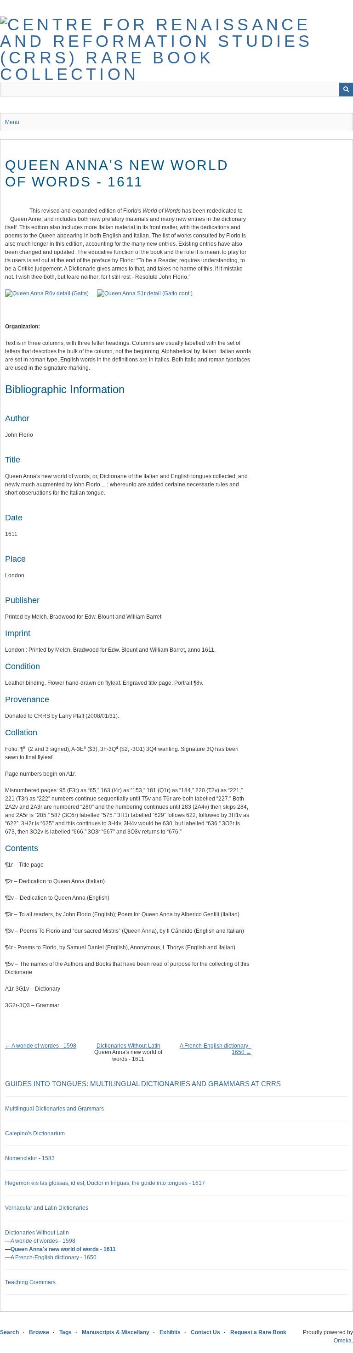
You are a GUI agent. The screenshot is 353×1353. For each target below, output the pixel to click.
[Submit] (346, 89)
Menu (12, 122)
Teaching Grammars (30, 1282)
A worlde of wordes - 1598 (43, 1241)
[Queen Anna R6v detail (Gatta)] (51, 293)
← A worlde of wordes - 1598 (40, 1046)
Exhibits (170, 1332)
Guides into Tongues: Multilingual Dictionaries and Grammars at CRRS (143, 1084)
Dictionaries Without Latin (128, 1046)
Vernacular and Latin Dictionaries (46, 1208)
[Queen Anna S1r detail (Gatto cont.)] (145, 293)
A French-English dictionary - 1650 (54, 1257)
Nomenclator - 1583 (30, 1158)
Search (9, 1332)
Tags (65, 1332)
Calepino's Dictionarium (35, 1133)
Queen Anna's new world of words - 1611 (63, 1249)
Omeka (343, 1340)
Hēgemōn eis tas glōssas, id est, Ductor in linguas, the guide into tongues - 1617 (105, 1183)
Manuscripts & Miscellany (115, 1332)
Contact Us (205, 1332)
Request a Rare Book (258, 1332)
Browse (39, 1332)
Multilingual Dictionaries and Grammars (54, 1108)
